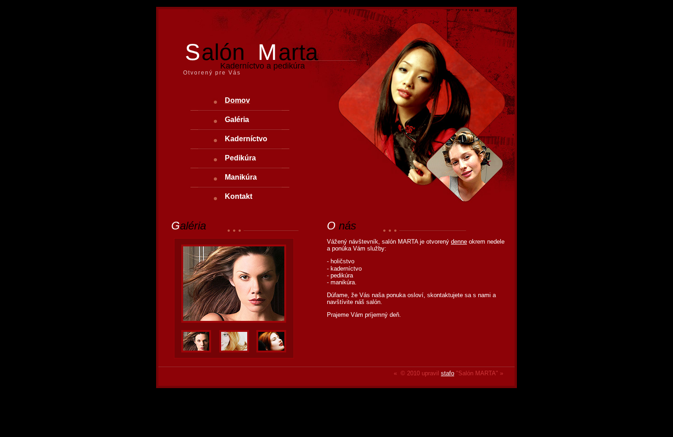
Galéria (237, 119)
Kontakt (238, 196)
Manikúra (241, 177)
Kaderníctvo (246, 139)
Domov (237, 100)
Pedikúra (240, 158)
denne (459, 241)
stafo (447, 373)
